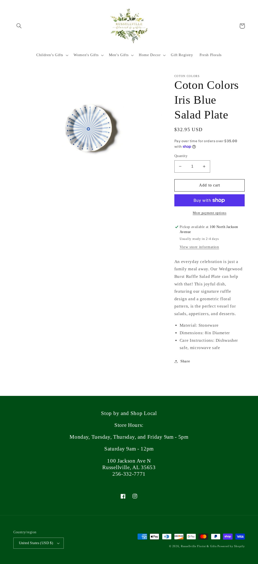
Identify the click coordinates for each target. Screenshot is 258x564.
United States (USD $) (36, 543)
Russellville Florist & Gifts (199, 546)
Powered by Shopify (231, 546)
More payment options (210, 213)
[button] (19, 26)
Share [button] (185, 361)
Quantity (180, 156)
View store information (199, 247)
